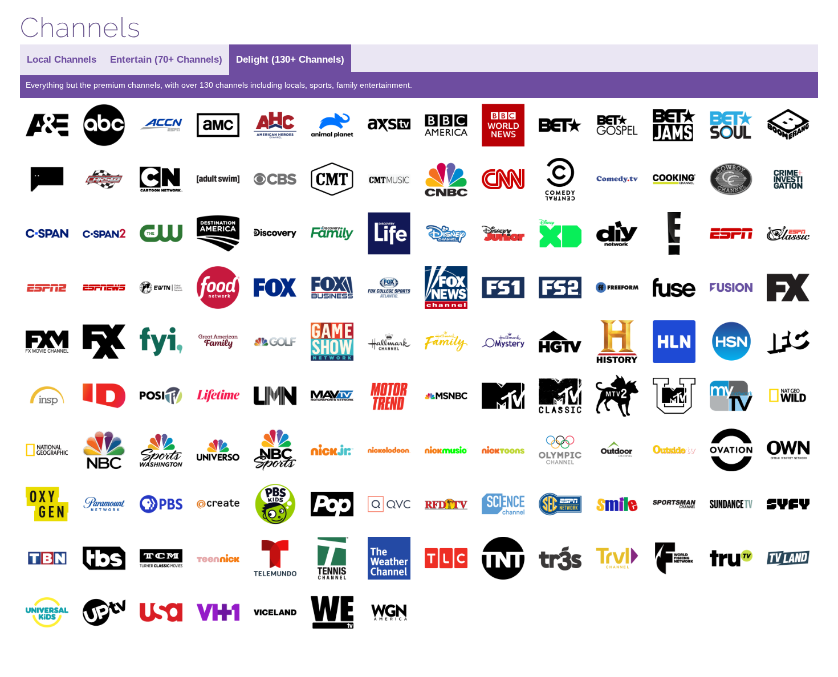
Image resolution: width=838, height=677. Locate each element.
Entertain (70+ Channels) (166, 59)
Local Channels (61, 59)
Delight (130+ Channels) (290, 59)
